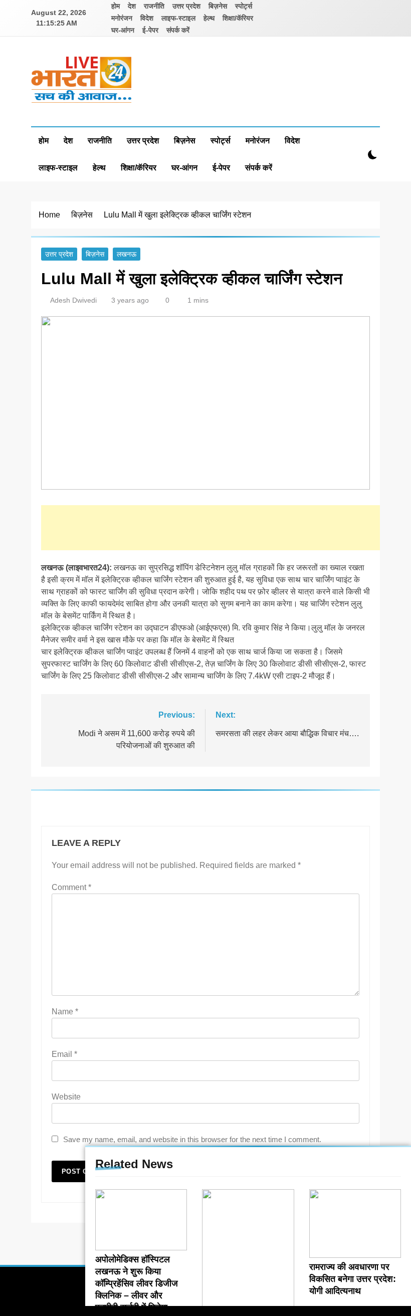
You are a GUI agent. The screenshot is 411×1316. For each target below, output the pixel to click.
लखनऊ (126, 254)
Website (66, 1096)
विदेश (146, 18)
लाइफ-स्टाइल (178, 18)
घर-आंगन (122, 30)
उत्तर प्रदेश (186, 6)
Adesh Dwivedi (73, 300)
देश (132, 6)
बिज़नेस (218, 6)
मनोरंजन (121, 18)
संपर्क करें (177, 30)
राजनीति (154, 6)
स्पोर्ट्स (243, 6)
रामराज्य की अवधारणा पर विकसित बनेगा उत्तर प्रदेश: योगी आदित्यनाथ (352, 1279)
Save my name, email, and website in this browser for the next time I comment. (192, 1139)
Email (64, 1054)
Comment (71, 887)
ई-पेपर (150, 30)
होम (115, 6)
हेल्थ (209, 18)
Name (65, 1011)
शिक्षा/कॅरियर (238, 18)
